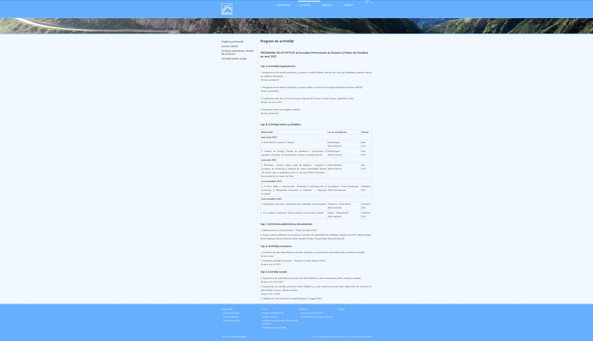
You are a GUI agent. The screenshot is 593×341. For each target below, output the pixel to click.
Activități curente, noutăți (233, 58)
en (371, 3)
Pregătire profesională (232, 41)
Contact (348, 5)
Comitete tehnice (231, 320)
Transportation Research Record (316, 317)
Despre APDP (283, 5)
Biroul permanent (231, 313)
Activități (305, 5)
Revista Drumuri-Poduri (312, 313)
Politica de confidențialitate (234, 336)
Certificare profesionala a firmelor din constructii (237, 52)
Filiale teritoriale (230, 317)
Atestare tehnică (229, 46)
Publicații (327, 5)
